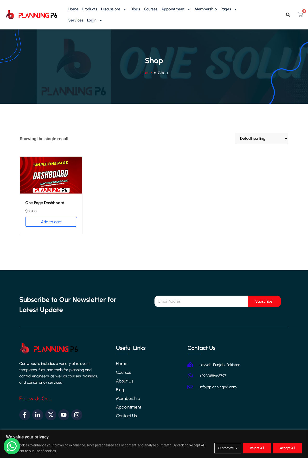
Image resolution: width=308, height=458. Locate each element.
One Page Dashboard (44, 202)
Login (91, 20)
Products (89, 9)
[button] (288, 15)
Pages (226, 9)
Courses (150, 9)
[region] (154, 444)
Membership (206, 9)
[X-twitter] (50, 414)
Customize (226, 448)
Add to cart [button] (51, 221)
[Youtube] (63, 414)
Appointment (173, 9)
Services (75, 20)
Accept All (287, 448)
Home (73, 9)
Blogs (135, 9)
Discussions (111, 9)
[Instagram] (76, 414)
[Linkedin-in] (37, 414)
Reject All (257, 448)
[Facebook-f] (24, 414)
